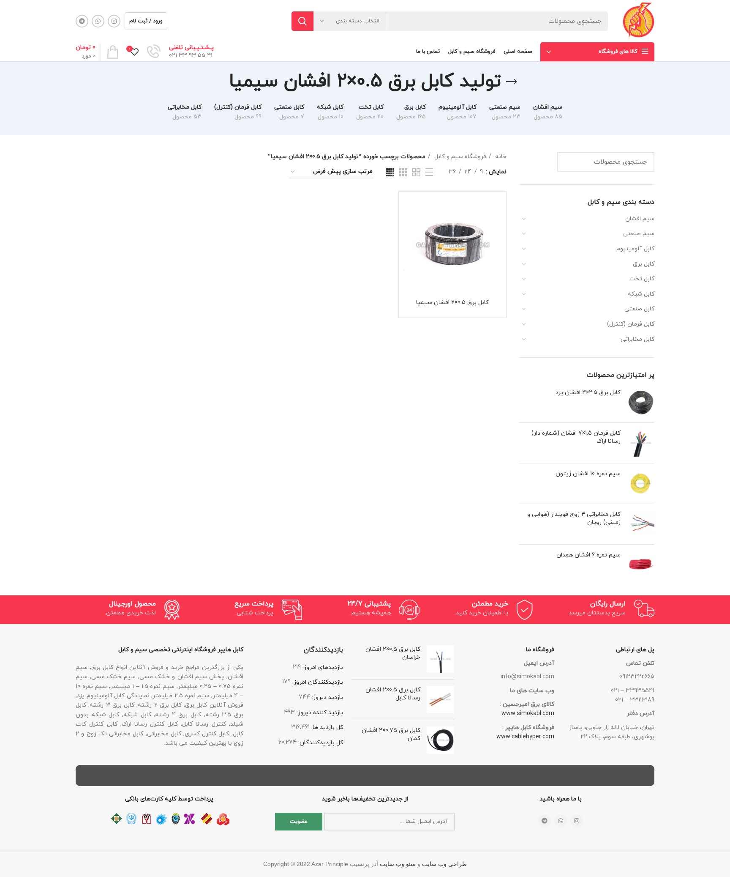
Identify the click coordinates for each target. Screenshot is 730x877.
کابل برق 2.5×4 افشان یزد (588, 393)
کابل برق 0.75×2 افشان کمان (391, 734)
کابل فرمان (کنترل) (630, 324)
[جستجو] (302, 21)
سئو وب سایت (398, 864)
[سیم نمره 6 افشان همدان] (640, 564)
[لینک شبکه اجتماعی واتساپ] (98, 21)
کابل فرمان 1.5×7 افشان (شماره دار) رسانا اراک (576, 437)
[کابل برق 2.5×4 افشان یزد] (640, 402)
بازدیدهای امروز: (322, 667)
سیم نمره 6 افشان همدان (588, 555)
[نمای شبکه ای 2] (416, 172)
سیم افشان (639, 219)
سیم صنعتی (638, 234)
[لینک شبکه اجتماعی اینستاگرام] (114, 21)
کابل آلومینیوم (635, 249)
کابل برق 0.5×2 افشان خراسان (392, 653)
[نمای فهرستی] (429, 172)
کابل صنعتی (639, 309)
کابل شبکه (641, 294)
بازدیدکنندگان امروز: (317, 682)
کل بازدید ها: (326, 728)
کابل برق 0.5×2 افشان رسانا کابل (392, 694)
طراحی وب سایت (444, 864)
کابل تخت (641, 279)
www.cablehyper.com (525, 737)
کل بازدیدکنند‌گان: (320, 743)
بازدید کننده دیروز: (319, 713)
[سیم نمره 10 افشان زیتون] (640, 483)
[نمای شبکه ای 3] (403, 172)
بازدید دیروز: (326, 697)
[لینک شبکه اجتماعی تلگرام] (82, 21)
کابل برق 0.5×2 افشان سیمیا (452, 303)
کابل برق (643, 264)
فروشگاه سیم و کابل (459, 157)
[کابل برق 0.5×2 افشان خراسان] (440, 659)
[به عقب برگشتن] (511, 81)
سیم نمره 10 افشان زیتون (588, 474)
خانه (500, 157)
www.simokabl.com (527, 714)
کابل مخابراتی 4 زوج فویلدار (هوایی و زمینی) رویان (574, 518)
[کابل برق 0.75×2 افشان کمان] (440, 740)
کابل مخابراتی (637, 339)
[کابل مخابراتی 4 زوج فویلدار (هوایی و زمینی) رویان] (640, 524)
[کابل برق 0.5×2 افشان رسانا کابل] (440, 699)
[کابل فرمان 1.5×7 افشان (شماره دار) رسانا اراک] (640, 443)
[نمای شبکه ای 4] (390, 172)
